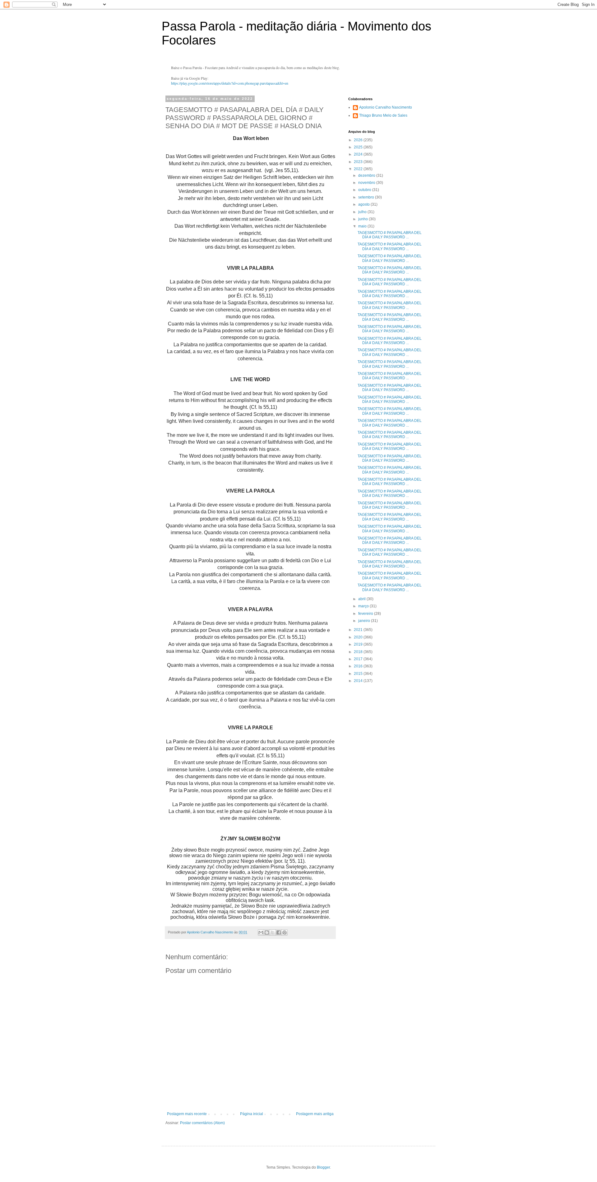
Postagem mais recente (187, 1114)
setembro (366, 197)
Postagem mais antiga (315, 1114)
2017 (358, 659)
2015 (358, 673)
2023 (358, 162)
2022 (358, 169)
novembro (367, 182)
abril (362, 599)
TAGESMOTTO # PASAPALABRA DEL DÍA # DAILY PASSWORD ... (390, 235)
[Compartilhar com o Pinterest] (284, 932)
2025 (358, 147)
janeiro (364, 621)
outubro (365, 190)
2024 (358, 154)
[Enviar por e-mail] (261, 932)
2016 (358, 666)
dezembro (367, 175)
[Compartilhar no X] (273, 932)
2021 (358, 630)
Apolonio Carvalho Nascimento (385, 107)
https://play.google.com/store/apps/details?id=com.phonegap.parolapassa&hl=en (229, 83)
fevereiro (366, 613)
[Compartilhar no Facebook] (278, 932)
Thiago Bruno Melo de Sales (383, 115)
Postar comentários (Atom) (202, 1123)
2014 (358, 681)
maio (363, 226)
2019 (358, 644)
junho (363, 219)
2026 (358, 140)
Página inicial (251, 1114)
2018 (358, 652)
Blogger (323, 1167)
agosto (364, 204)
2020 (358, 637)
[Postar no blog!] (267, 932)
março (364, 606)
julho (363, 212)
